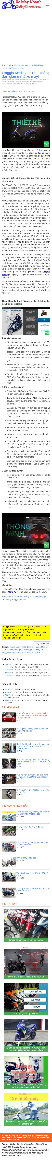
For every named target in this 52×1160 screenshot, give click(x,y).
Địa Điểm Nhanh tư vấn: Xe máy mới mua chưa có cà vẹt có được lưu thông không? (32, 746)
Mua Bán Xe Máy (21, 65)
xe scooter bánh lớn (31, 653)
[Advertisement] (26, 36)
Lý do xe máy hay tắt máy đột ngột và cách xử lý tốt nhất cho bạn (32, 813)
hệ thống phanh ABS (16, 647)
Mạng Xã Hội (14, 592)
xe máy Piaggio (14, 650)
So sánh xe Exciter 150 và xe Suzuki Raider (31, 700)
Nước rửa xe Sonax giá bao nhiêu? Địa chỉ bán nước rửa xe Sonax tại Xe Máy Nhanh (32, 715)
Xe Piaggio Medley (30, 650)
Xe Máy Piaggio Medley (14, 68)
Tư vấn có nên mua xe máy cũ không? (29, 670)
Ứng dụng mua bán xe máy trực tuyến (29, 673)
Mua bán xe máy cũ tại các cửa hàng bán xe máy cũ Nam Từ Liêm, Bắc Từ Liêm (33, 761)
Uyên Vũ (14, 91)
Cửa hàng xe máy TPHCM (26, 1013)
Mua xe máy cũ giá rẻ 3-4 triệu (29, 827)
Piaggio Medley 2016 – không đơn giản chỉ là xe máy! (25, 75)
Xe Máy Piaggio (38, 65)
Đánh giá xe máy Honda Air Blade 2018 (29, 676)
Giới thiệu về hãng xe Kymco (26, 692)
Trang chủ (6, 65)
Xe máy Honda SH (22, 689)
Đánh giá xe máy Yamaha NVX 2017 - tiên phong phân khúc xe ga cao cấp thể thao (26, 1049)
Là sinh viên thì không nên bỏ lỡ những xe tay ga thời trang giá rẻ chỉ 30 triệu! (26, 1085)
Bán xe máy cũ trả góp (26, 858)
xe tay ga (39, 153)
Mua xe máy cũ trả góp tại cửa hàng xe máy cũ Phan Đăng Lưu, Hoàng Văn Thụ (32, 777)
